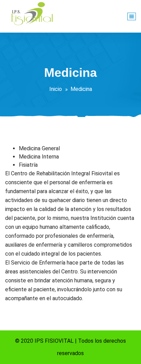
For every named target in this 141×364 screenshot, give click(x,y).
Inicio (55, 89)
